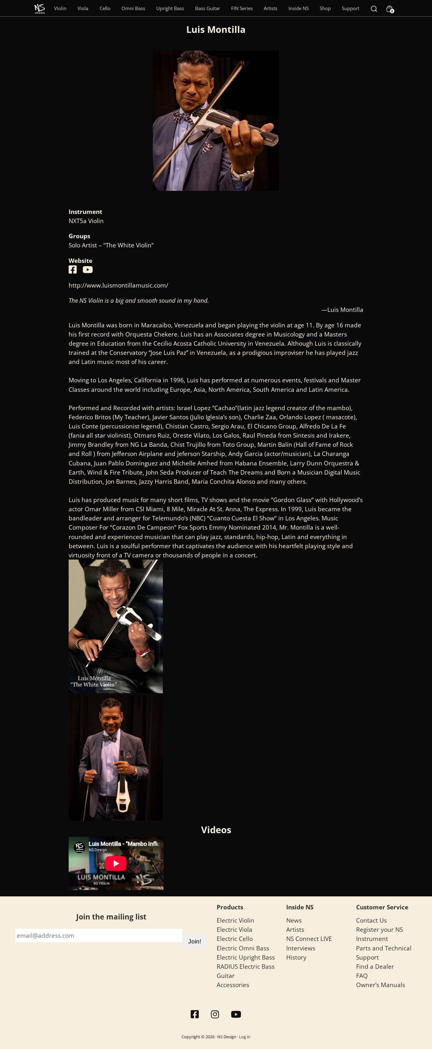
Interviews (300, 948)
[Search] (374, 8)
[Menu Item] (39, 8)
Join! (194, 941)
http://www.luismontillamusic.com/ (118, 285)
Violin (60, 8)
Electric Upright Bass (246, 957)
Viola (82, 8)
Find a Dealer (375, 966)
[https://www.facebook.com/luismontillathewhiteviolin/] (73, 269)
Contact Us (371, 920)
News (294, 920)
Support (350, 8)
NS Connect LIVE (309, 938)
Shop (325, 8)
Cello (105, 8)
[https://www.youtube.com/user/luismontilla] (88, 269)
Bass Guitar (207, 8)
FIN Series (242, 8)
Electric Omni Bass (243, 948)
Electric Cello (235, 938)
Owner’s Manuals (380, 984)
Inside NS (298, 8)
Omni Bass (133, 8)
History (296, 957)
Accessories (233, 984)
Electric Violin (235, 920)
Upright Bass (170, 8)
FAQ (362, 975)
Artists (270, 8)
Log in (244, 1037)
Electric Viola (234, 929)
